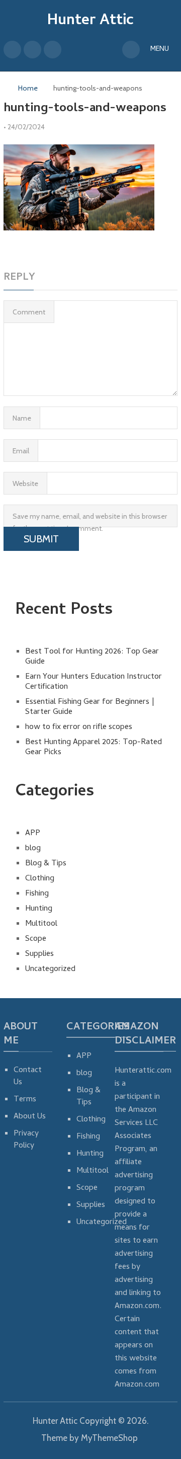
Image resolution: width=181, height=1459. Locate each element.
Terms (25, 1099)
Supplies (39, 954)
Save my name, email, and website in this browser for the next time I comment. (90, 519)
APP (32, 833)
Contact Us (28, 1076)
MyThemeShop (109, 1438)
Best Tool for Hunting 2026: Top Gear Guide (92, 657)
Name (22, 418)
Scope (35, 939)
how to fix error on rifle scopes (78, 727)
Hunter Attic (90, 21)
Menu (159, 49)
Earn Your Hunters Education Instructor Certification (93, 682)
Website (25, 483)
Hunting (38, 909)
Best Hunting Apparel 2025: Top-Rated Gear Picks (93, 747)
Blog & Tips (45, 863)
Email (21, 450)
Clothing (39, 878)
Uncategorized (50, 969)
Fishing (37, 894)
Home (28, 88)
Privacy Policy (26, 1140)
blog (33, 848)
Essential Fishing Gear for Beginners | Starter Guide (89, 707)
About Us (30, 1116)
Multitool (41, 924)
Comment (29, 311)
